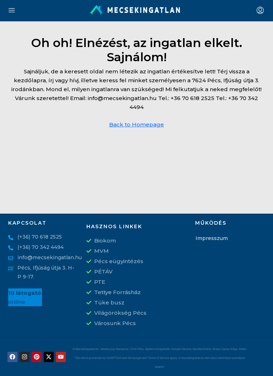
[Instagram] (25, 357)
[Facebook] (12, 357)
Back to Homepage (136, 124)
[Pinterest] (37, 357)
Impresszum (207, 238)
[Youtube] (61, 357)
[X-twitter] (49, 357)
